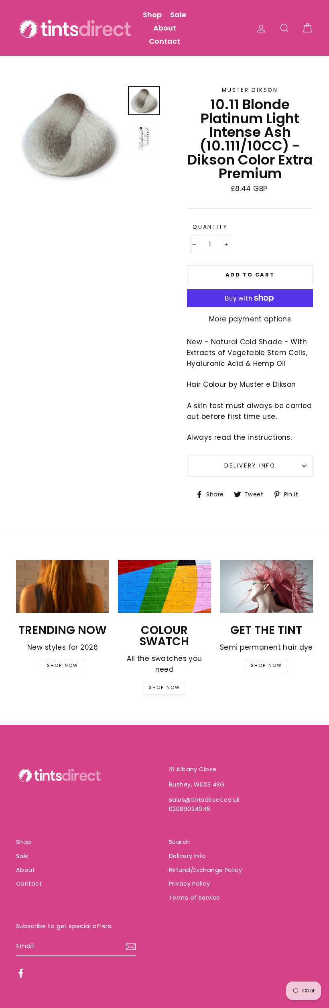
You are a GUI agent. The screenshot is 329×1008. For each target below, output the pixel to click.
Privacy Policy (189, 884)
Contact (164, 41)
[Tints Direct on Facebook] (21, 973)
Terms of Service (194, 898)
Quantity (210, 227)
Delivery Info (249, 465)
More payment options (250, 319)
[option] (69, 134)
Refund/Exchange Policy (205, 870)
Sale (178, 15)
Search (179, 842)
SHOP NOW (63, 665)
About (164, 28)
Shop (152, 15)
